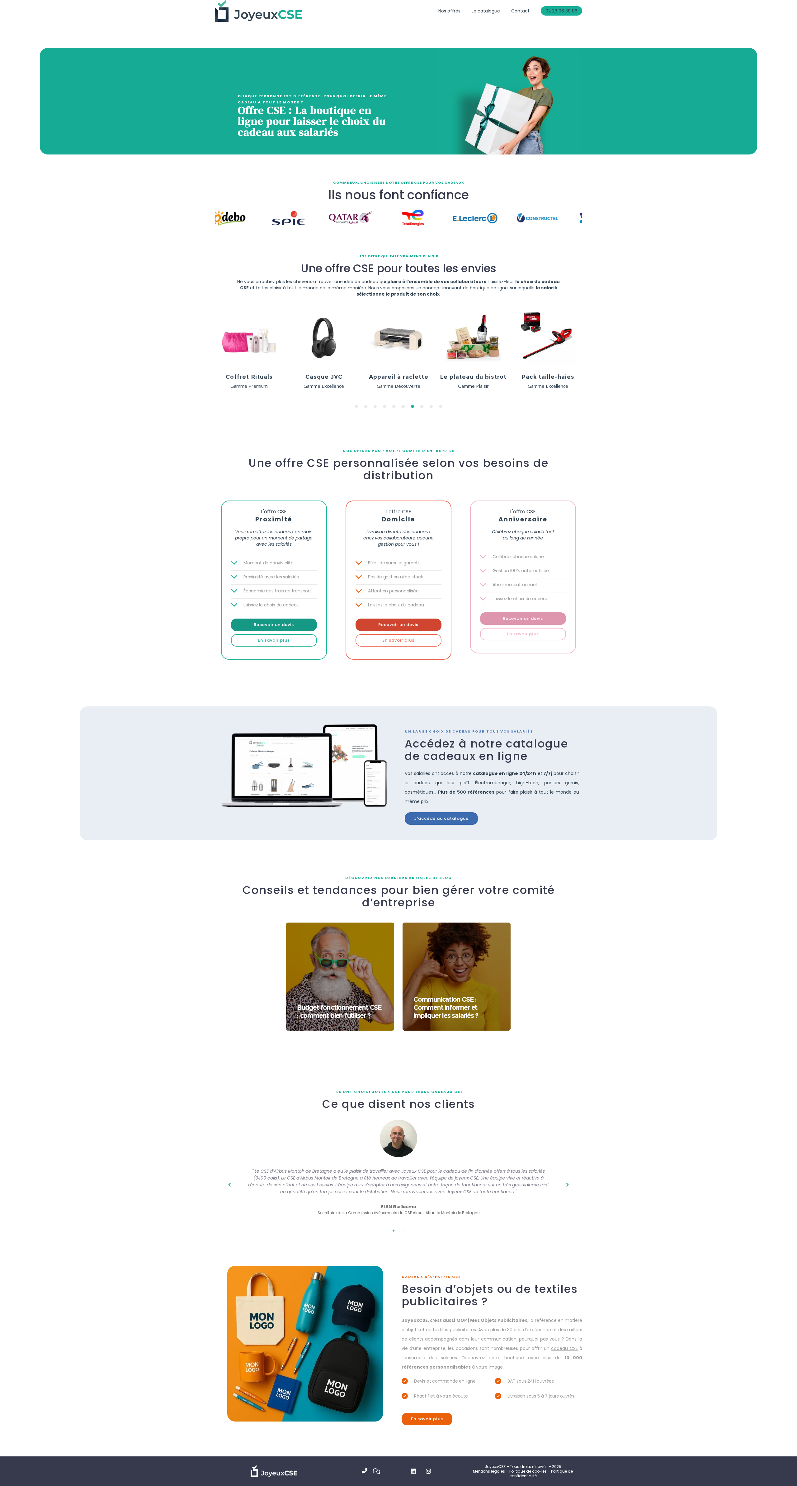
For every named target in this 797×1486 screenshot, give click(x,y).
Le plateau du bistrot (323, 376)
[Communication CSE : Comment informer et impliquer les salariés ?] (457, 977)
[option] (249, 352)
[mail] (378, 1471)
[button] (356, 406)
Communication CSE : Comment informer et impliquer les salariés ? (445, 1007)
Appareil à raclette (249, 376)
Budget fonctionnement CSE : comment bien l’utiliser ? (339, 1011)
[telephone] (367, 1471)
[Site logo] (258, 11)
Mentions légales (489, 1471)
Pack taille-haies (398, 376)
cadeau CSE (564, 1348)
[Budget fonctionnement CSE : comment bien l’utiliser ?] (340, 977)
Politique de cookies (528, 1471)
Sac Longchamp (473, 376)
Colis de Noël (548, 376)
